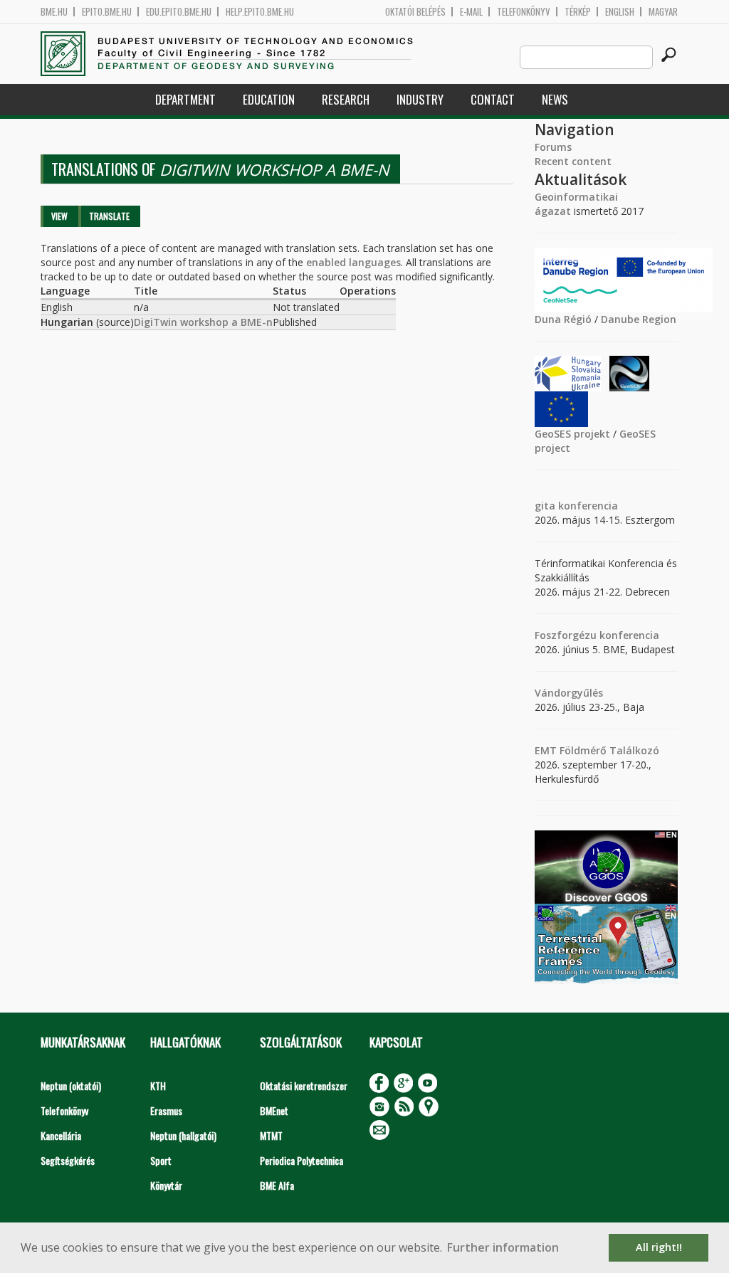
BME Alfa (277, 1185)
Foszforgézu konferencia (597, 635)
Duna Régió (563, 319)
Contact (493, 99)
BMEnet (274, 1110)
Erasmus (166, 1110)
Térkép (578, 11)
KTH (158, 1085)
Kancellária (61, 1135)
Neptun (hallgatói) (183, 1135)
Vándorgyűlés (569, 692)
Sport (161, 1160)
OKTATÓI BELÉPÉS (415, 11)
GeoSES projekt (572, 433)
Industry (420, 99)
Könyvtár (166, 1185)
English (619, 11)
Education (269, 99)
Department (185, 99)
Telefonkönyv (523, 11)
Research (345, 99)
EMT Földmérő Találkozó (597, 750)
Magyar (663, 11)
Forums (553, 147)
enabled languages (353, 262)
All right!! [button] (659, 1247)
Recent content (573, 161)
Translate (109, 216)
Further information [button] (503, 1247)
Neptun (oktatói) (71, 1085)
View (59, 216)
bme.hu (54, 11)
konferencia (586, 505)
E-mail (471, 11)
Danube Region (638, 319)
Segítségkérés (68, 1160)
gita (545, 505)
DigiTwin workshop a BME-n (203, 322)
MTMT (271, 1135)
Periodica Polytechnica (301, 1160)
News (555, 99)
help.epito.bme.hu (260, 11)
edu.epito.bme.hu (178, 11)
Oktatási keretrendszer (303, 1085)
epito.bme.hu (107, 11)
